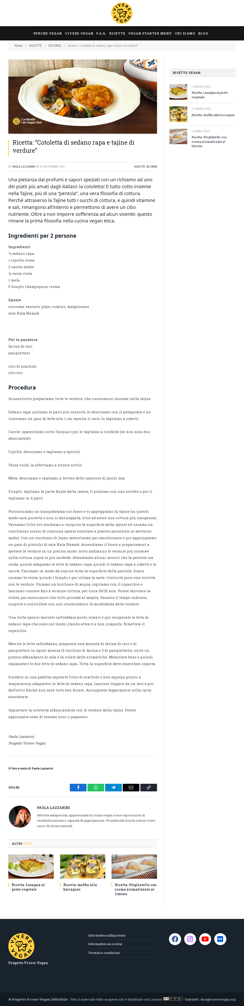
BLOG (203, 33)
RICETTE (117, 33)
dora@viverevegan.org (217, 999)
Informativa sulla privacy (107, 935)
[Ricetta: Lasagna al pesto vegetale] (31, 866)
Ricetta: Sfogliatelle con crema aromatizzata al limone (136, 889)
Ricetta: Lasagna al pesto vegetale (28, 887)
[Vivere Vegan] (122, 13)
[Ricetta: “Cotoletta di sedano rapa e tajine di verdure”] (82, 96)
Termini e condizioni (104, 953)
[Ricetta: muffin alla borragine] (83, 866)
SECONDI (151, 166)
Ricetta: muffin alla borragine (80, 887)
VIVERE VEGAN (79, 33)
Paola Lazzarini (23, 166)
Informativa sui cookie (105, 944)
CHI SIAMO (185, 33)
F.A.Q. (101, 33)
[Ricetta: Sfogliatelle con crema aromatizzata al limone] (134, 866)
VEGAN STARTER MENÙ (150, 33)
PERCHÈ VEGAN (47, 33)
